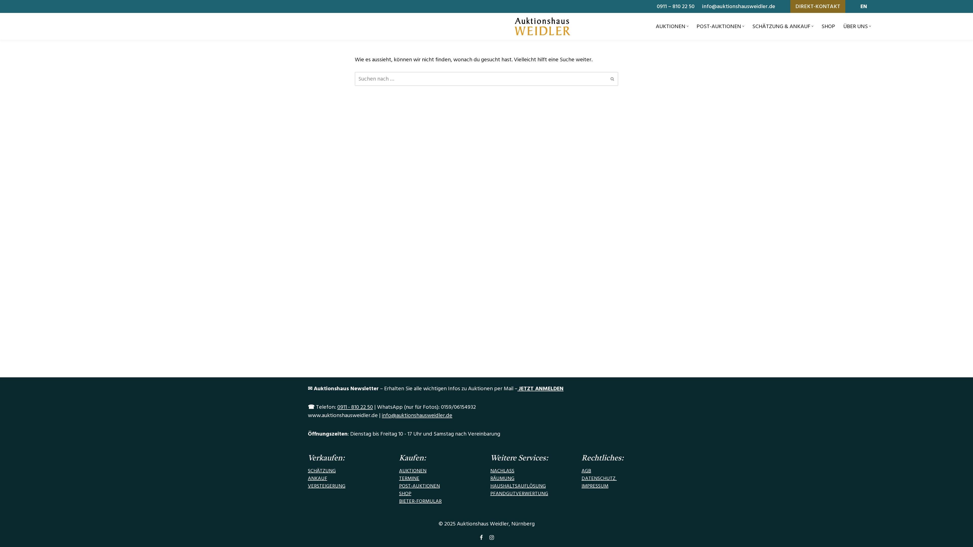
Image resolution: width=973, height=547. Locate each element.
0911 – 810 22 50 (676, 6)
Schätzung (322, 470)
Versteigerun (325, 486)
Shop (828, 26)
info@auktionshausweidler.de (738, 6)
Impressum (595, 486)
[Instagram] (492, 539)
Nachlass (502, 470)
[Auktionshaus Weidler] (542, 26)
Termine (409, 478)
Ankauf (317, 478)
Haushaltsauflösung (518, 486)
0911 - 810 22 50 (355, 407)
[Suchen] (612, 79)
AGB (586, 470)
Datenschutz (599, 478)
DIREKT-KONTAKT (818, 6)
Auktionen (412, 470)
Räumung (502, 478)
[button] (687, 26)
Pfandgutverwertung (519, 493)
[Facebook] (481, 539)
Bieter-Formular (420, 501)
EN (863, 6)
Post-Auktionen (419, 486)
